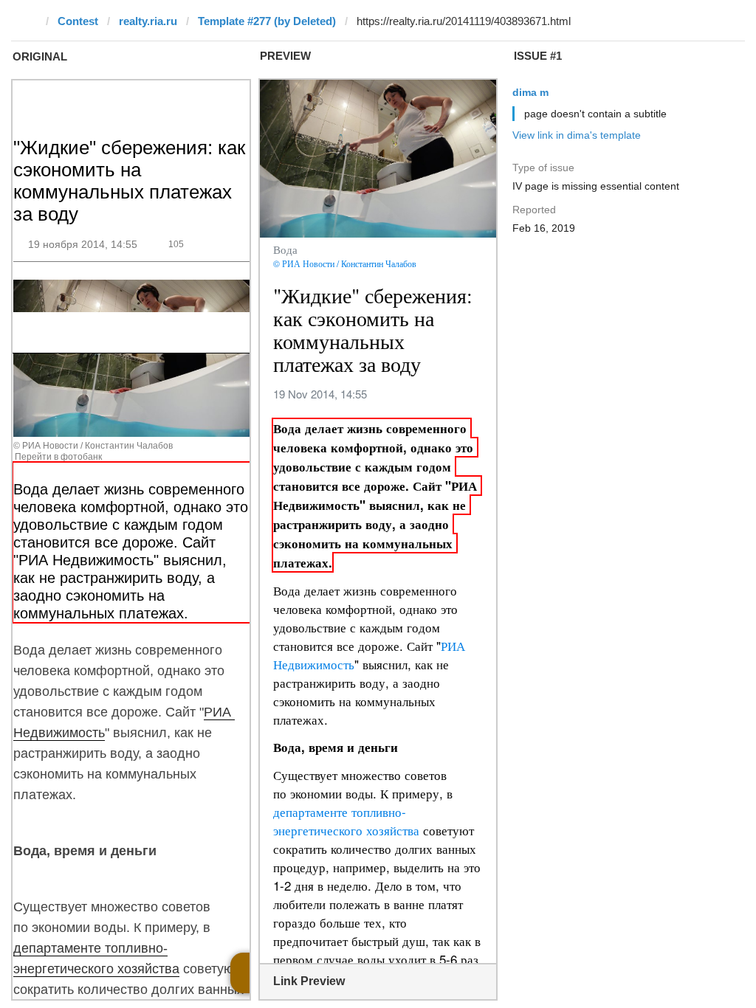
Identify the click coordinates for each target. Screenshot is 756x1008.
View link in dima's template (576, 135)
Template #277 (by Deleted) (267, 21)
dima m (530, 92)
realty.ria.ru (148, 21)
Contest (78, 21)
